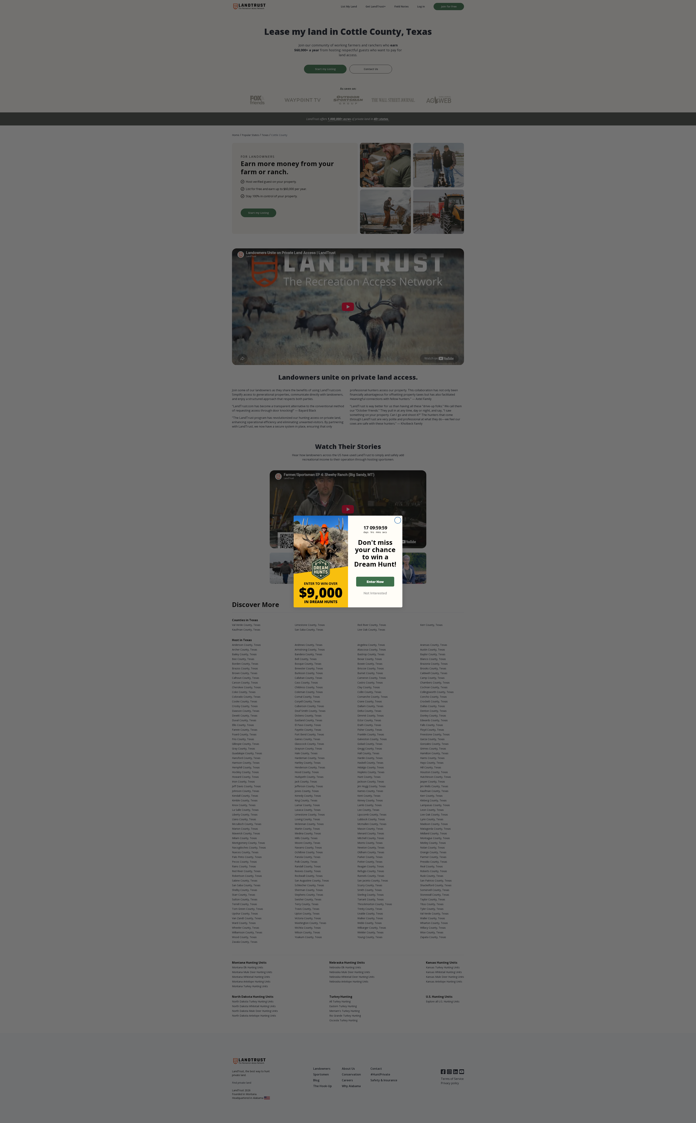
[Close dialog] (398, 520)
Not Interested (375, 593)
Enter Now (375, 581)
